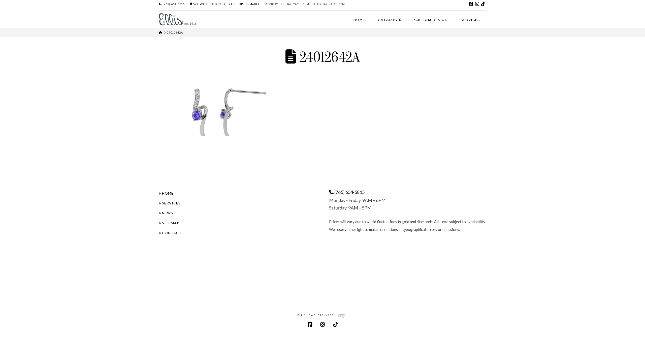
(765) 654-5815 (173, 4)
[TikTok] (483, 4)
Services (171, 203)
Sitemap (170, 223)
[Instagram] (477, 4)
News (167, 213)
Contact (172, 233)
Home (168, 193)
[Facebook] (471, 4)
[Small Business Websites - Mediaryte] (342, 314)
